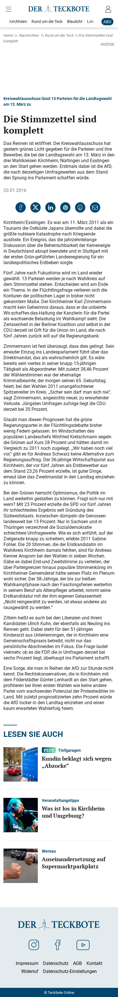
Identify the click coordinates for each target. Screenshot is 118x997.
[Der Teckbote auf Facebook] (57, 944)
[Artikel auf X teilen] (35, 207)
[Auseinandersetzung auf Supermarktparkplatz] (20, 865)
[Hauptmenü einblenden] (10, 9)
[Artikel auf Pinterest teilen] (65, 207)
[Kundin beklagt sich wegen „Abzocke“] (20, 764)
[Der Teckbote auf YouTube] (83, 944)
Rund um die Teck (59, 35)
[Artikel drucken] (80, 207)
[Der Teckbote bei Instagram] (34, 944)
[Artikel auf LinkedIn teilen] (50, 207)
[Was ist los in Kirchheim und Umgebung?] (20, 814)
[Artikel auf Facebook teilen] (20, 207)
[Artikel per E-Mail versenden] (95, 207)
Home (8, 35)
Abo (107, 21)
